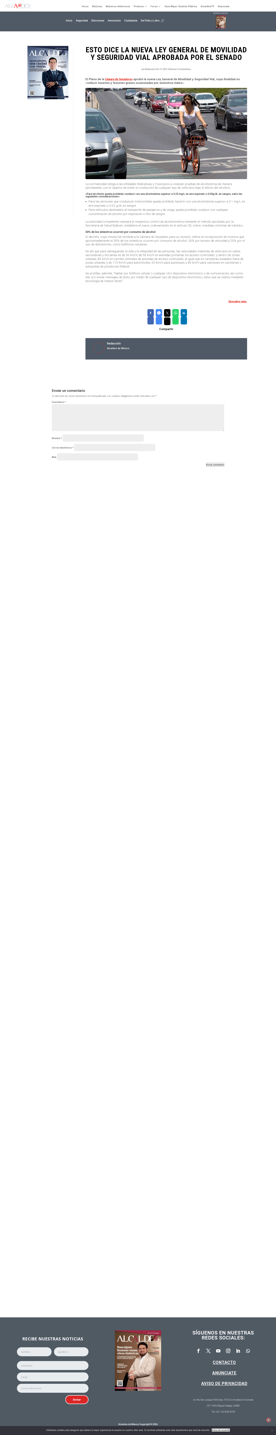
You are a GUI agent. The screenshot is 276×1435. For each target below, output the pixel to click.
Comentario (59, 402)
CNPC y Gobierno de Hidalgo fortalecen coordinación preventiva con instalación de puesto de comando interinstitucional (126, 615)
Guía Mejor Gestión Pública (181, 6)
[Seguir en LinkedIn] (238, 1351)
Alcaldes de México (128, 1424)
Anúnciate (224, 6)
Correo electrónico (62, 447)
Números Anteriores (118, 6)
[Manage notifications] (268, 1420)
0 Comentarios (184, 69)
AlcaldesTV (207, 6)
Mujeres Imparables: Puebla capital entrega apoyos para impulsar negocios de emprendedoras (110, 1017)
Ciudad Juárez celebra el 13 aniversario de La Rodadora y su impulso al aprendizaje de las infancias (114, 883)
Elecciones (97, 20)
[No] (272, 1430)
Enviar (77, 1399)
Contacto (224, 1362)
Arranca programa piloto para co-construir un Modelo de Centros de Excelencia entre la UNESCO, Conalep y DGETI (122, 1284)
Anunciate (224, 1372)
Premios (139, 6)
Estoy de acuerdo (221, 1430)
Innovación (114, 20)
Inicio (85, 6)
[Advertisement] (47, 158)
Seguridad (82, 20)
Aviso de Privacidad (224, 1383)
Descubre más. (238, 301)
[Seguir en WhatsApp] (248, 1351)
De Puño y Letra (150, 20)
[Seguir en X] (208, 1351)
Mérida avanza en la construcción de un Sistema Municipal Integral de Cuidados (102, 1150)
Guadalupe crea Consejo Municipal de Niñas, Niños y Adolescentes (94, 749)
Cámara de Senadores (119, 79)
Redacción (150, 69)
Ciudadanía (130, 20)
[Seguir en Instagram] (228, 1351)
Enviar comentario (215, 464)
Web (54, 457)
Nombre (57, 438)
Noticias (97, 6)
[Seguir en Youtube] (218, 1351)
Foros (154, 6)
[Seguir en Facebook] (198, 1351)
